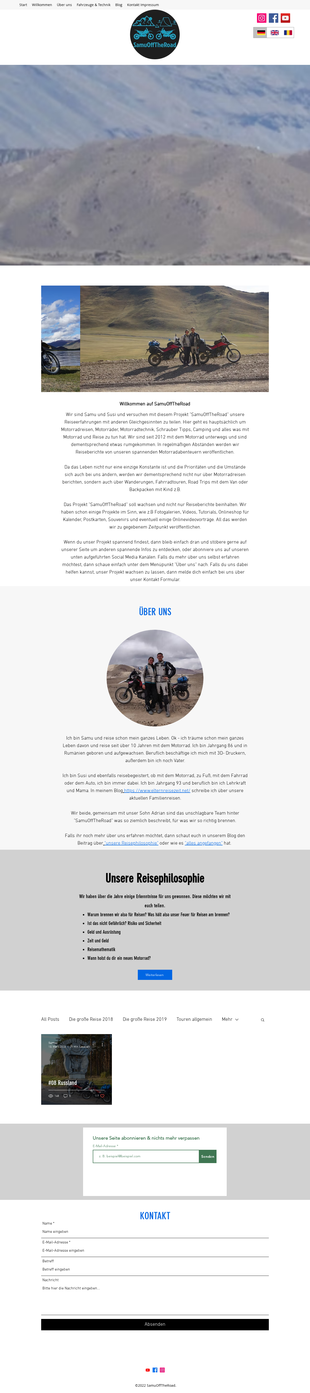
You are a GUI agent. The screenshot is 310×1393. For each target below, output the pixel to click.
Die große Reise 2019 (145, 1019)
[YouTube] (285, 18)
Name (47, 1224)
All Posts (50, 1019)
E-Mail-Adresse (105, 1146)
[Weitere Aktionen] (104, 1045)
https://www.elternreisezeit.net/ (157, 791)
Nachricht (50, 1280)
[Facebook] (273, 18)
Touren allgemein (194, 1019)
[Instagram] (261, 18)
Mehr (227, 1019)
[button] (93, 4)
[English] (273, 32)
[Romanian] (287, 32)
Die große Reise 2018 (91, 1019)
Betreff (48, 1261)
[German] (260, 32)
